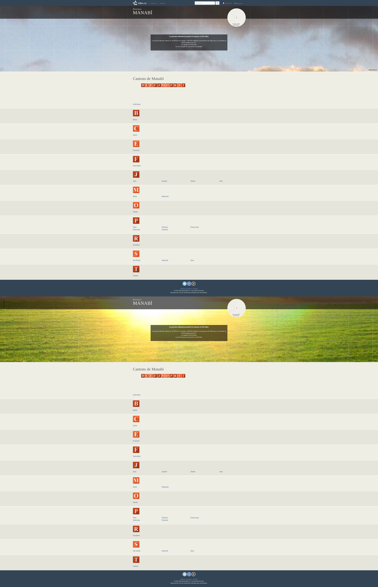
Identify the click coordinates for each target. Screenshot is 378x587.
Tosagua (135, 275)
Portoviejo (165, 229)
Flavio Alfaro (137, 165)
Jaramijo (164, 181)
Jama (134, 181)
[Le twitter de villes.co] (185, 283)
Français (227, 3)
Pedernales (136, 229)
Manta (135, 196)
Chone (135, 135)
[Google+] (193, 283)
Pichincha (165, 227)
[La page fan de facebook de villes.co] (189, 283)
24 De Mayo (136, 104)
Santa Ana (165, 260)
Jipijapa (192, 181)
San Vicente (136, 260)
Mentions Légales (185, 288)
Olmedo (135, 211)
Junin (221, 181)
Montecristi (165, 196)
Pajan (134, 227)
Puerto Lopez (194, 227)
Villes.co (142, 3)
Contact (195, 288)
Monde (238, 3)
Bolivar (135, 119)
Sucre (192, 260)
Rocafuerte (136, 245)
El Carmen (136, 150)
